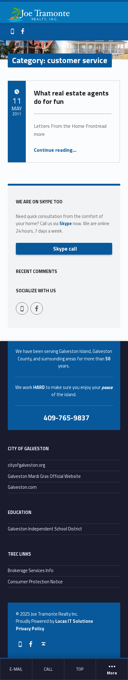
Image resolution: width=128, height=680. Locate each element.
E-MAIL (16, 669)
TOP (80, 669)
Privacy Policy (30, 628)
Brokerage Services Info (30, 570)
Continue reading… (55, 150)
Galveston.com (22, 487)
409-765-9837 (66, 417)
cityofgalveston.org (26, 465)
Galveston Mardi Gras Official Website (44, 476)
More (112, 673)
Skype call (65, 248)
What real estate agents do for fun (71, 97)
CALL (48, 669)
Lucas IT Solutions (74, 621)
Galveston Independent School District (45, 528)
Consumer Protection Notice (35, 581)
